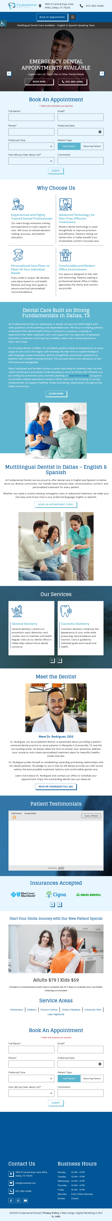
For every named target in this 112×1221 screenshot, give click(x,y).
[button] (3, 23)
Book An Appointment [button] (52, 17)
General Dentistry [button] (25, 624)
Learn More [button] (56, 393)
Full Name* (14, 111)
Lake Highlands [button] (56, 1014)
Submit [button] (55, 170)
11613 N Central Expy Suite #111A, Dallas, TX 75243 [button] (59, 5)
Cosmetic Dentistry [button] (75, 624)
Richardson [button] (16, 1009)
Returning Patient (92, 146)
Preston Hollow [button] (49, 1009)
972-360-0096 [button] (95, 6)
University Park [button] (93, 1009)
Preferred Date (66, 125)
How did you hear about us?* (24, 154)
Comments (64, 154)
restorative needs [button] (79, 375)
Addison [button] (31, 1009)
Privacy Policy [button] (51, 1213)
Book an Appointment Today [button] (55, 504)
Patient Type (65, 140)
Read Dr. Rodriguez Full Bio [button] (56, 786)
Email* (61, 111)
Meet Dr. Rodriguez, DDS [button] (56, 737)
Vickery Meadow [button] (71, 1009)
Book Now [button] (39, 81)
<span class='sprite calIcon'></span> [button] (100, 131)
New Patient (69, 146)
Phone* (12, 125)
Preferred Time (16, 140)
